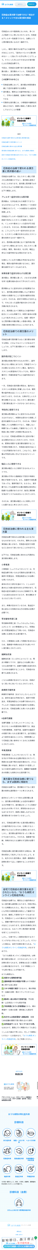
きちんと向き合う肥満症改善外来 (19, 1210)
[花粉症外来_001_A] (19, 1056)
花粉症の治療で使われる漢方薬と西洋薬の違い (16, 138)
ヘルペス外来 (30, 1140)
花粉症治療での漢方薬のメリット (12, 142)
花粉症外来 (7, 1158)
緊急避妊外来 (19, 1158)
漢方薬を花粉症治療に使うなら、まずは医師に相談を (18, 151)
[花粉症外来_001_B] (19, 128)
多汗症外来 (7, 1140)
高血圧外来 (19, 1176)
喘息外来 (7, 1176)
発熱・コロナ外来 (19, 1141)
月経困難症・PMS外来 (30, 1159)
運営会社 (19, 1231)
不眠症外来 (31, 1176)
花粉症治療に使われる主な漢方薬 (12, 146)
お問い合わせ (19, 1234)
